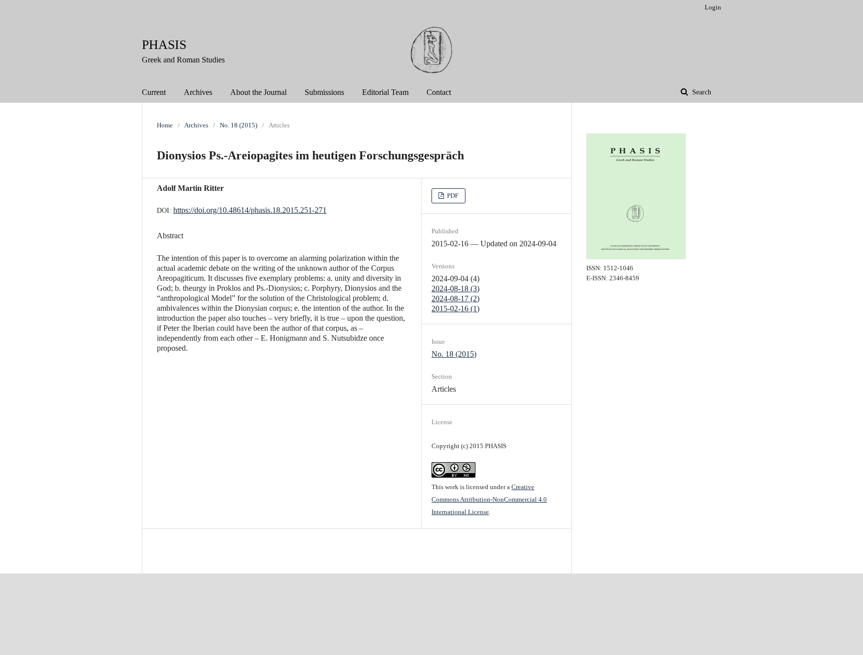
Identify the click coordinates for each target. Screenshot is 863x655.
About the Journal (258, 92)
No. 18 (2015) (238, 125)
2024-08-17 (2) (455, 298)
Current (154, 92)
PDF (451, 195)
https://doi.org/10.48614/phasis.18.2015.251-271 (250, 210)
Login (713, 7)
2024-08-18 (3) (455, 288)
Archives (198, 92)
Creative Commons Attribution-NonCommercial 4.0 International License (489, 499)
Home (165, 125)
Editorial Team (385, 92)
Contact (439, 92)
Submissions (324, 92)
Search (700, 92)
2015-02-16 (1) (455, 308)
